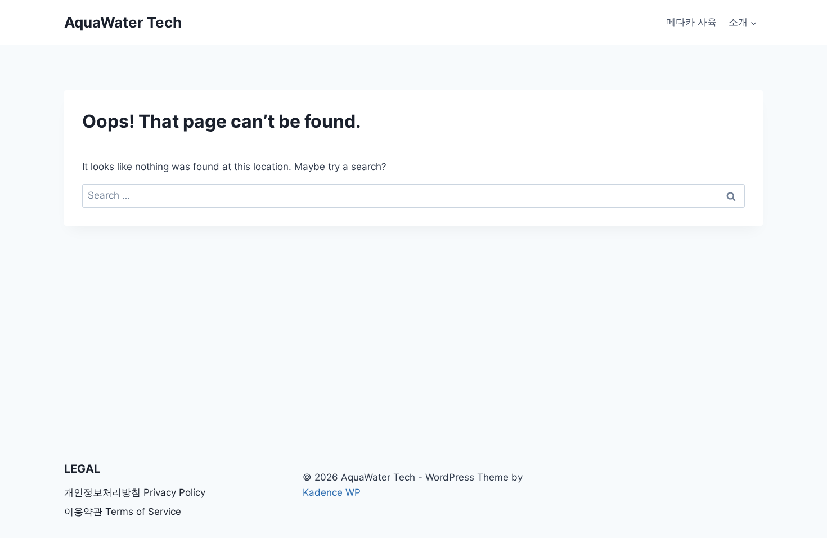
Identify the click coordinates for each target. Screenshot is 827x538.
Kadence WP (332, 492)
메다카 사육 (691, 22)
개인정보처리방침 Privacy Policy (134, 492)
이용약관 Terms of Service (122, 511)
